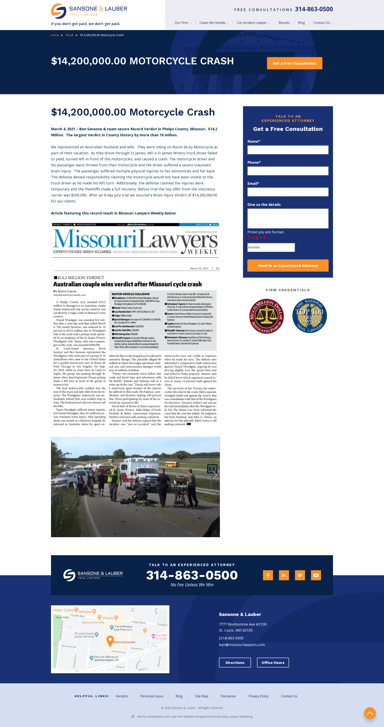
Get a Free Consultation (294, 63)
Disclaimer (228, 696)
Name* (253, 141)
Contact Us (322, 22)
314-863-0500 (192, 575)
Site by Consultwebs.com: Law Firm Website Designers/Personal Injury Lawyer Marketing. (195, 716)
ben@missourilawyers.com (242, 644)
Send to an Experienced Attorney (288, 265)
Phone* (254, 162)
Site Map (201, 696)
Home (55, 35)
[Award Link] (266, 316)
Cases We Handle (213, 22)
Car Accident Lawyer (252, 22)
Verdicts (122, 696)
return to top (370, 713)
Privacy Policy (259, 696)
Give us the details (264, 204)
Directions (235, 662)
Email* (253, 183)
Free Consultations (283, 9)
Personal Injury (151, 696)
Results (284, 22)
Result (70, 35)
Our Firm (182, 22)
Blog (301, 22)
